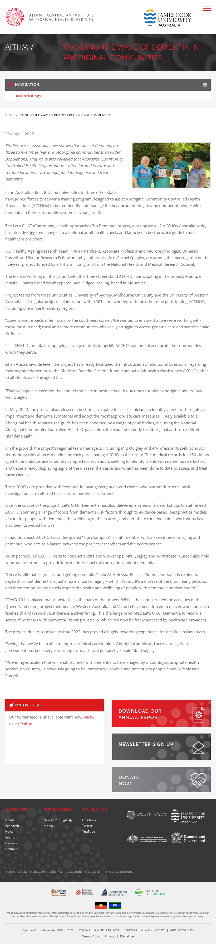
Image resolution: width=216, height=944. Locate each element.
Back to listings (27, 95)
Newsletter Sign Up (58, 820)
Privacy (110, 936)
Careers (11, 843)
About (9, 820)
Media (48, 826)
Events (10, 837)
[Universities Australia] (114, 892)
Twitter (87, 826)
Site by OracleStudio (120, 871)
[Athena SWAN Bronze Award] (58, 892)
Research (12, 826)
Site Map (94, 871)
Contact (11, 849)
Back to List (199, 696)
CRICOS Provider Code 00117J (145, 930)
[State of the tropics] (150, 892)
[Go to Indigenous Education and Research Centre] (101, 904)
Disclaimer (127, 936)
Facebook (89, 820)
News (9, 831)
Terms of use (90, 936)
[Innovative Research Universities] (83, 893)
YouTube (88, 831)
